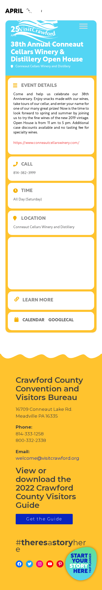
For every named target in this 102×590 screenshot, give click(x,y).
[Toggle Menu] (83, 26)
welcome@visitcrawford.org (47, 458)
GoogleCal (60, 320)
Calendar (33, 320)
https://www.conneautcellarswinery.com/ (46, 143)
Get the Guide (44, 518)
